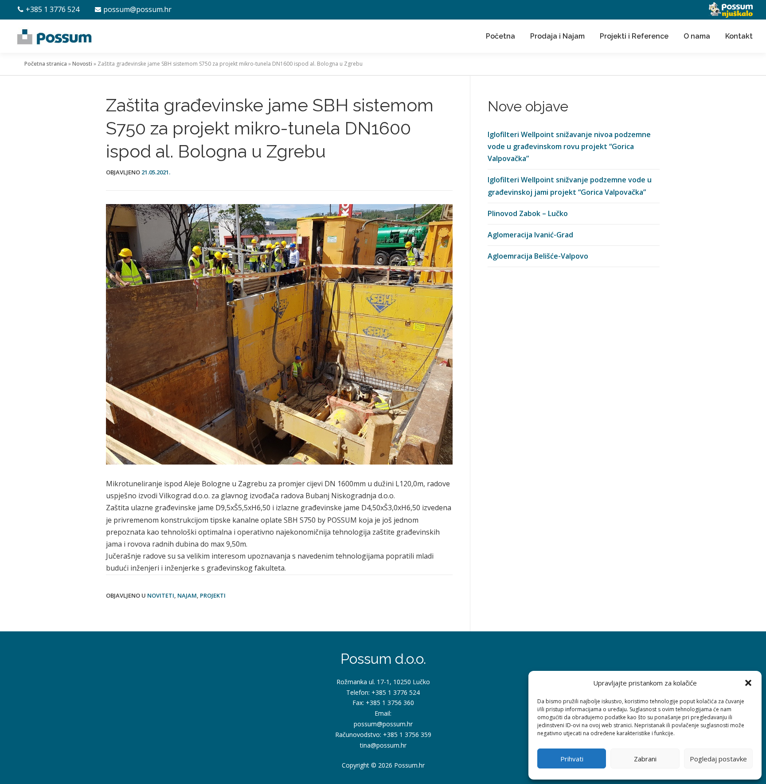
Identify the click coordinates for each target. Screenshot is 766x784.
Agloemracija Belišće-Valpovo (538, 256)
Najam (187, 595)
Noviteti (160, 595)
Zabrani (645, 758)
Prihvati (571, 758)
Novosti (82, 63)
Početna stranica (45, 63)
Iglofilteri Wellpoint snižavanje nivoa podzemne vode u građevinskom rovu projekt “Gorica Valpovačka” (569, 146)
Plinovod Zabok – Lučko (528, 213)
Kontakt (739, 36)
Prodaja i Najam (557, 36)
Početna (500, 36)
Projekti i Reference (634, 36)
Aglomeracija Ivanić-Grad (530, 235)
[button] (748, 682)
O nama (697, 36)
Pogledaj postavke (718, 758)
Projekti (213, 595)
